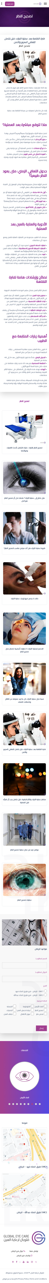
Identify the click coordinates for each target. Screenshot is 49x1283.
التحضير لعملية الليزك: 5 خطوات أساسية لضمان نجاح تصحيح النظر (25, 650)
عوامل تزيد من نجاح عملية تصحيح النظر (24, 849)
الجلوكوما (26, 1006)
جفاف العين (8, 1014)
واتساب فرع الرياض (23, 1255)
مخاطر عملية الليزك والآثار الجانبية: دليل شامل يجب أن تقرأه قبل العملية (24, 801)
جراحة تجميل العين (23, 1010)
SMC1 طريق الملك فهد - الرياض (33, 1167)
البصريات (10, 1010)
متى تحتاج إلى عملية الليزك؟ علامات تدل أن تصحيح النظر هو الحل (24, 499)
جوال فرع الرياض (17, 1251)
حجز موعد (9, 3)
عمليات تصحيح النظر (24, 900)
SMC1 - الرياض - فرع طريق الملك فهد (29, 991)
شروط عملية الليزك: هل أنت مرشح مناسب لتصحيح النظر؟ (24, 548)
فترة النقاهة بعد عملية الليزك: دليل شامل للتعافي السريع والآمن (24, 751)
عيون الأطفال (25, 1014)
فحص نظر (39, 1014)
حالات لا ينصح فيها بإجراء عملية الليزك (24, 598)
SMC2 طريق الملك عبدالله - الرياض (32, 1212)
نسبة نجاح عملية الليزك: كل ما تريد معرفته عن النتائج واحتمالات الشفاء (24, 700)
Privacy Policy (23, 1279)
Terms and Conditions (38, 1279)
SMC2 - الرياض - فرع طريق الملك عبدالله (28, 995)
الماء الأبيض (38, 1006)
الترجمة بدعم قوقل (9, 1279)
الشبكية (10, 1006)
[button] (40, 1104)
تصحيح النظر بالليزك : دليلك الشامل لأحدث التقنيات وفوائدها (24, 449)
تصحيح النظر (39, 1010)
